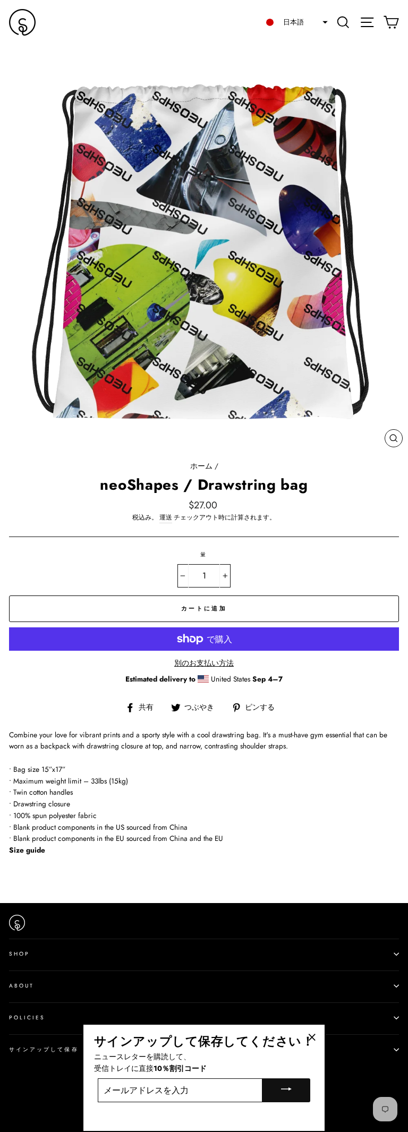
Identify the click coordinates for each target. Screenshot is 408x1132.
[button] (294, 22)
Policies (27, 1018)
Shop (19, 954)
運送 (165, 517)
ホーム (201, 466)
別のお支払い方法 (204, 663)
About (21, 986)
